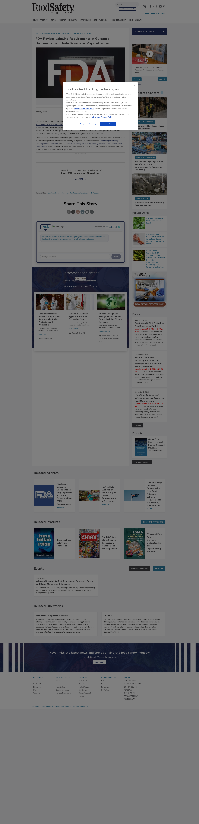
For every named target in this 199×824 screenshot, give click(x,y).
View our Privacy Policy (102, 117)
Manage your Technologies (89, 124)
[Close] (134, 85)
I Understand (108, 124)
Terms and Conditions (84, 108)
